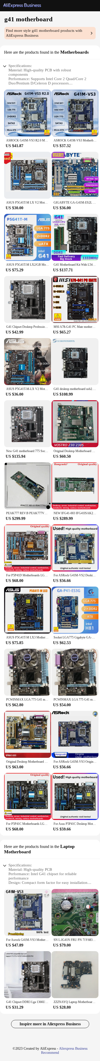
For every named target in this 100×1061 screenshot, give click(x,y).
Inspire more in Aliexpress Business (50, 1024)
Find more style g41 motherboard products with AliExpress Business (44, 32)
